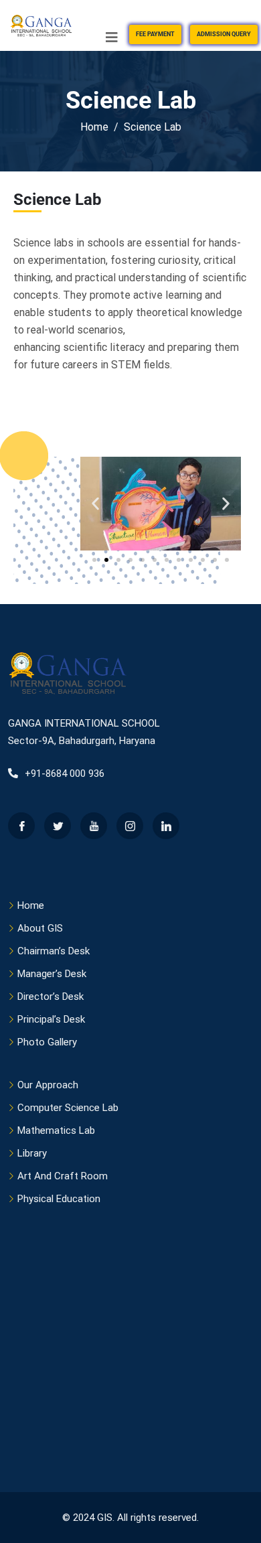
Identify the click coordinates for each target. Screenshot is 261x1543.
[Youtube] (93, 825)
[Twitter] (57, 825)
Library (32, 1153)
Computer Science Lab (67, 1108)
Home (30, 905)
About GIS (40, 928)
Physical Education (58, 1199)
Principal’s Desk (51, 1019)
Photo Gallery (47, 1042)
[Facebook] (21, 825)
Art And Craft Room (62, 1176)
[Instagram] (129, 825)
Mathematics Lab (56, 1130)
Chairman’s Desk (53, 951)
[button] (95, 503)
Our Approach (47, 1085)
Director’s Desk (50, 996)
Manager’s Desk (51, 974)
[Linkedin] (166, 825)
